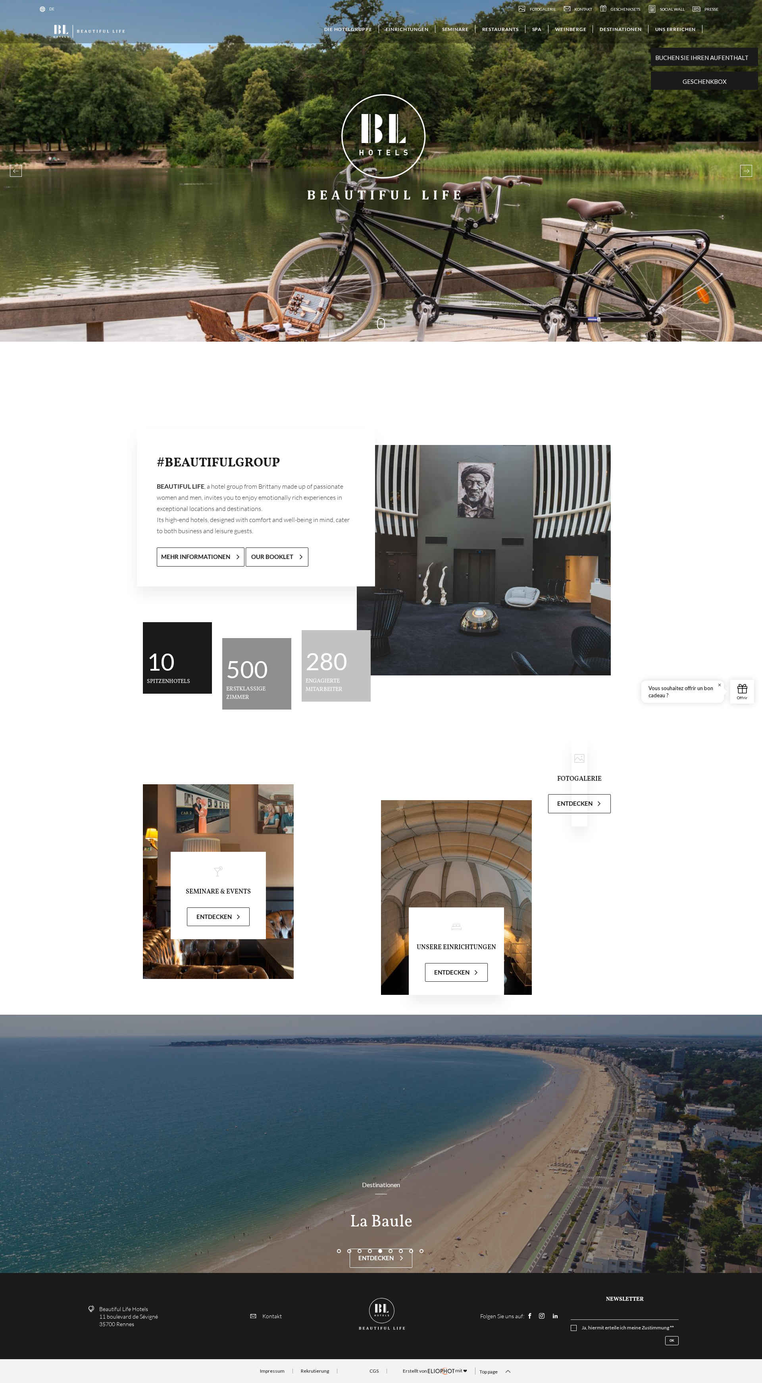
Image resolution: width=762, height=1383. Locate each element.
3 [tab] (360, 1243)
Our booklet (272, 556)
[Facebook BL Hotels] (529, 1316)
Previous (16, 171)
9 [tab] (422, 1243)
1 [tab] (340, 1243)
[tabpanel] (381, 1144)
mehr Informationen (196, 556)
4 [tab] (371, 1243)
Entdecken (376, 1257)
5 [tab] (381, 1243)
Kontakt (272, 1316)
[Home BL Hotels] (88, 30)
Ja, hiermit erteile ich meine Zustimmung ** (628, 1328)
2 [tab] (350, 1243)
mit (435, 1371)
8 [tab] (412, 1243)
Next (746, 171)
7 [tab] (402, 1243)
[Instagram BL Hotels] (541, 1316)
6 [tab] (391, 1243)
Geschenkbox (705, 81)
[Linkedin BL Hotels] (555, 1316)
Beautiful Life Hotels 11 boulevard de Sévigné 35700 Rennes (128, 1316)
